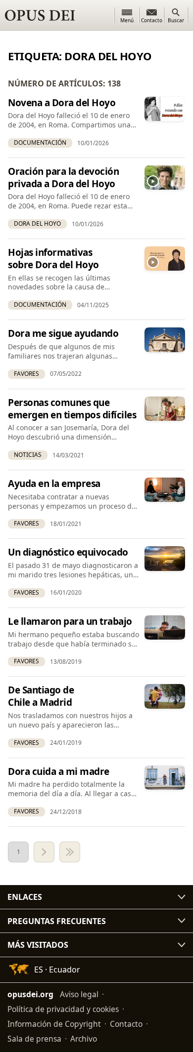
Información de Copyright (54, 1023)
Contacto (126, 1023)
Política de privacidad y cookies (63, 1009)
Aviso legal (79, 994)
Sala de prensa (34, 1038)
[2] (44, 852)
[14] (69, 852)
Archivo (83, 1038)
